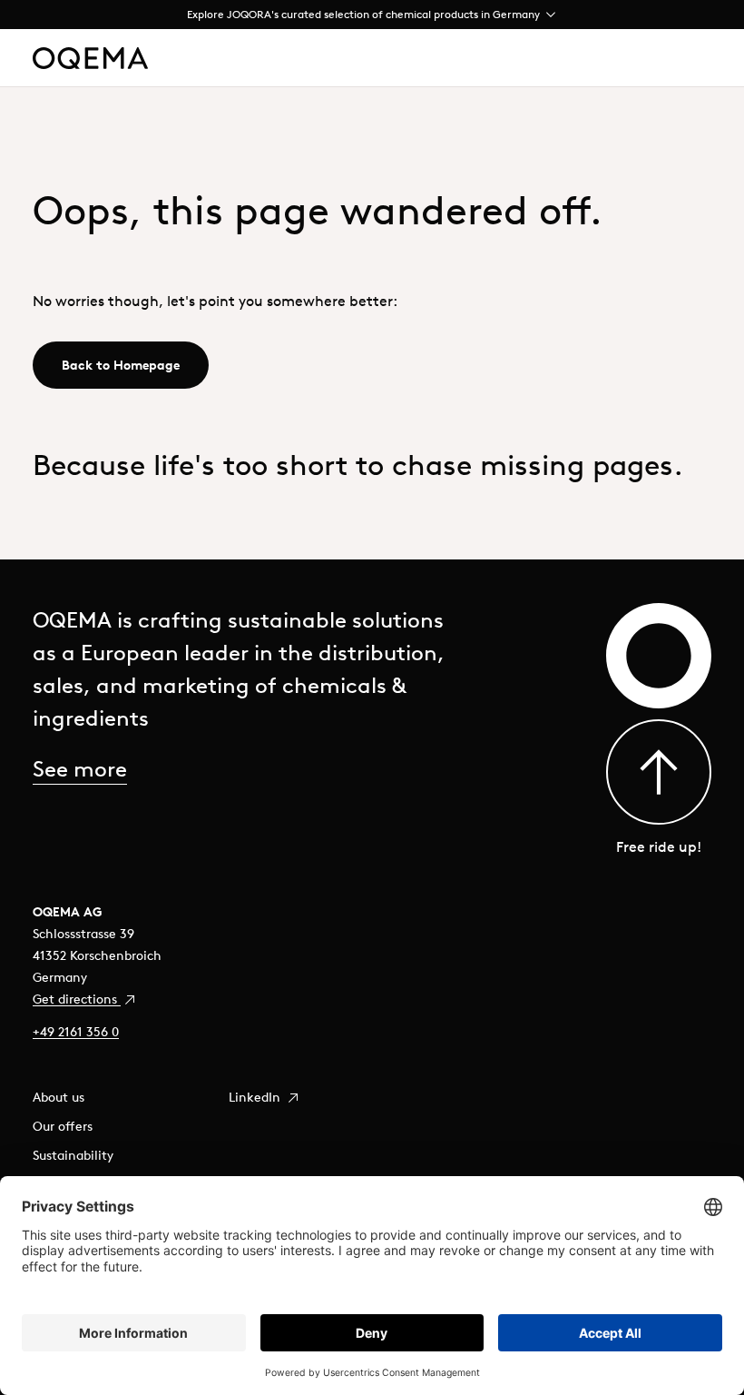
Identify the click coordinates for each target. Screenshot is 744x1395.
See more (80, 768)
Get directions (77, 999)
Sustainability (73, 1155)
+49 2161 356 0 (76, 1032)
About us (58, 1097)
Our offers (63, 1126)
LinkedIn (256, 1097)
